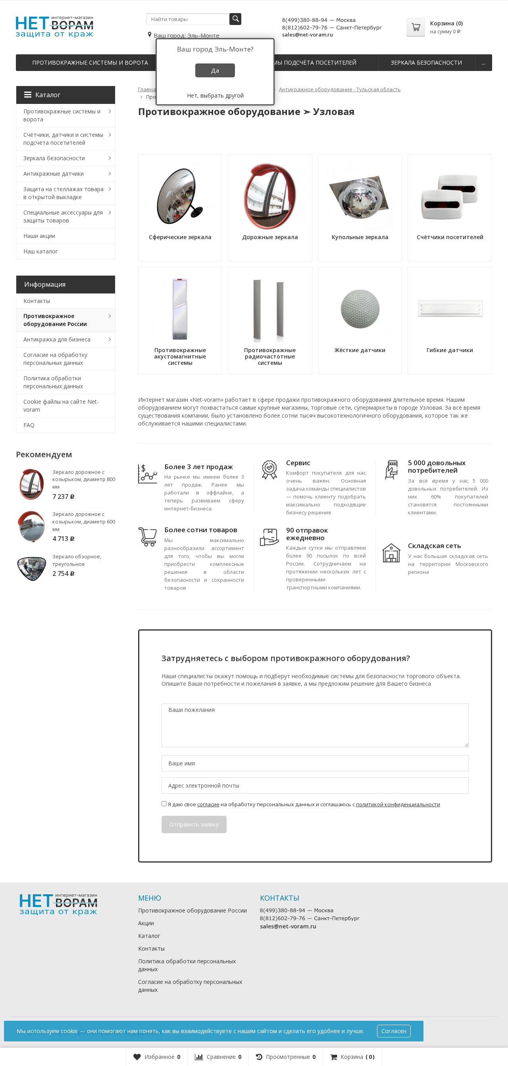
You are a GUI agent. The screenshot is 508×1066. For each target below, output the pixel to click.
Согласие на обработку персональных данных (55, 358)
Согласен (393, 1031)
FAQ (29, 425)
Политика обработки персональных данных (53, 382)
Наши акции (39, 236)
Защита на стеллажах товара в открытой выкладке (63, 193)
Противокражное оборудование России (55, 320)
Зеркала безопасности (426, 62)
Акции (146, 923)
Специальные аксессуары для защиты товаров (63, 216)
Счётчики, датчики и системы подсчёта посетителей (63, 138)
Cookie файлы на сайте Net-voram (61, 405)
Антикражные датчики (53, 173)
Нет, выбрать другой (215, 95)
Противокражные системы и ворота (90, 62)
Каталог (47, 94)
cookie (69, 1031)
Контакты (36, 301)
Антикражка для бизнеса (56, 339)
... (483, 62)
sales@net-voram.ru (307, 34)
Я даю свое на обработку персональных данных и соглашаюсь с (303, 804)
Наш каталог (40, 251)
